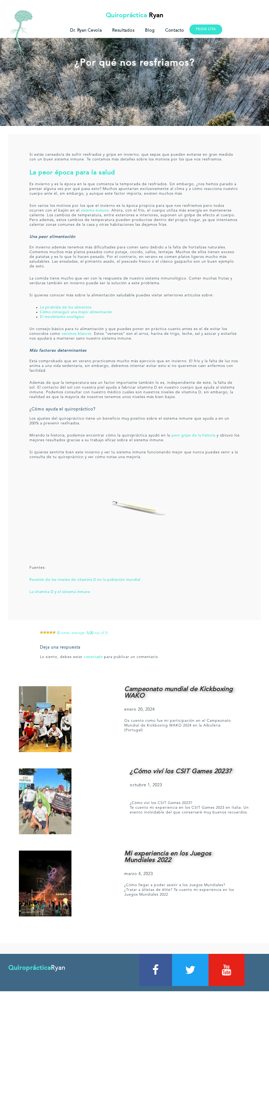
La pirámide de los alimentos (66, 307)
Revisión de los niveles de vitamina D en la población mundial (84, 580)
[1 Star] (41, 632)
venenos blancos (76, 334)
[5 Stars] (54, 632)
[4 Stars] (51, 632)
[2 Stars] (44, 632)
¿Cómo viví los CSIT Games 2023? (180, 771)
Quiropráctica (134, 15)
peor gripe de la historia (193, 435)
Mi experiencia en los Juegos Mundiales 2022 (167, 857)
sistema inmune (95, 210)
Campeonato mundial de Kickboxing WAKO (178, 692)
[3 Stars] (47, 632)
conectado (93, 657)
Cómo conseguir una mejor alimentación (76, 312)
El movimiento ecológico (62, 317)
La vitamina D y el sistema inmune (59, 592)
